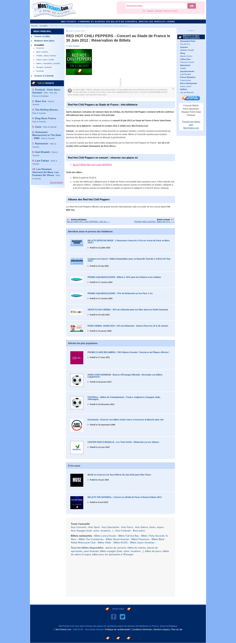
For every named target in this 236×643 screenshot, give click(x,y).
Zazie (45, 126)
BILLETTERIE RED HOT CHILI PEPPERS (92, 165)
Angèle (183, 68)
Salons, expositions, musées (48, 63)
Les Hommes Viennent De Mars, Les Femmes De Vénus (46, 174)
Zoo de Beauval (186, 92)
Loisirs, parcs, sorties (45, 60)
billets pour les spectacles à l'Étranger (113, 554)
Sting (182, 53)
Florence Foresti (187, 62)
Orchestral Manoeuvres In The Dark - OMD (46, 135)
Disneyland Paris (187, 41)
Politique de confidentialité (117, 629)
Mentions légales (162, 629)
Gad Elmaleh (185, 74)
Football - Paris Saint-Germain (46, 92)
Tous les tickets (56, 182)
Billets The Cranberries (91, 539)
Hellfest (183, 89)
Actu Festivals (123, 530)
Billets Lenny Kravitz (105, 535)
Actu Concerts (78, 527)
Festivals (40, 71)
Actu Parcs (127, 527)
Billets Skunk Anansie (117, 539)
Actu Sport (94, 527)
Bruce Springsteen (188, 83)
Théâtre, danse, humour (46, 56)
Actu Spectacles (110, 527)
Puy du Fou (185, 44)
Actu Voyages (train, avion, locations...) (92, 530)
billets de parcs (153, 551)
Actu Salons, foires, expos (149, 527)
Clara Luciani (185, 86)
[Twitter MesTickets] (122, 616)
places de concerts (116, 547)
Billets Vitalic (104, 542)
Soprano (184, 47)
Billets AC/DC (121, 542)
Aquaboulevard (187, 71)
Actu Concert (73, 46)
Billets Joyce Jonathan (142, 542)
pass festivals (91, 551)
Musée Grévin (186, 56)
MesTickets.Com (63, 629)
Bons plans (139, 530)
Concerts (40, 48)
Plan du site (176, 629)
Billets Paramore (140, 539)
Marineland (185, 65)
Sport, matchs (42, 52)
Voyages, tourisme (44, 67)
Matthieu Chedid (187, 50)
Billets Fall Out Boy (128, 535)
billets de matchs (137, 547)
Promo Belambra (187, 77)
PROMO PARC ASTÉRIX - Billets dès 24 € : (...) (154, 222)
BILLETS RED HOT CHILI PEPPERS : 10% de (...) (88, 222)
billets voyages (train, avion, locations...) (122, 551)
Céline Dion (185, 59)
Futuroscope (185, 80)
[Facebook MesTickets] (114, 616)
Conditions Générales (142, 629)
